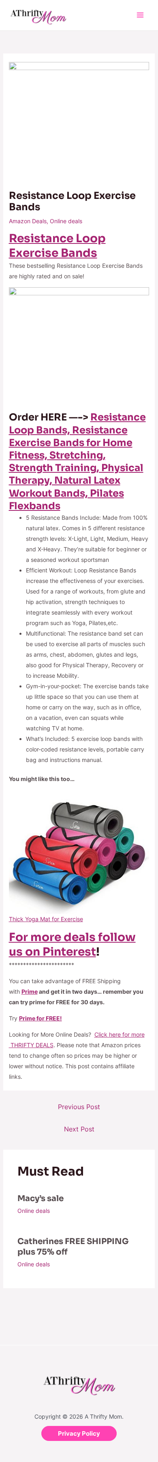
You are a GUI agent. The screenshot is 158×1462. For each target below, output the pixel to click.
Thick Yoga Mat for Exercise (46, 919)
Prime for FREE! (40, 1018)
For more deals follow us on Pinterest (72, 944)
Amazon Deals (28, 221)
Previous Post (79, 1107)
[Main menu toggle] (140, 15)
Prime (29, 991)
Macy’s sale (40, 1198)
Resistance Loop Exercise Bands (57, 245)
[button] (79, 1433)
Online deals (66, 221)
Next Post (79, 1129)
